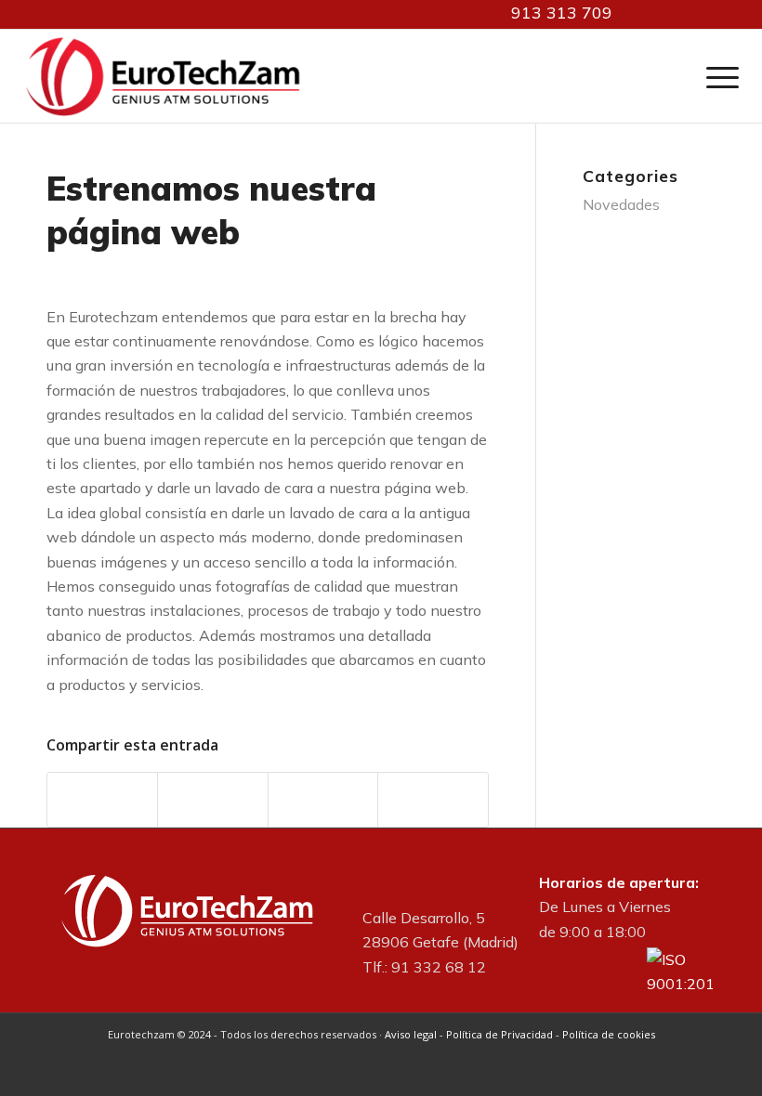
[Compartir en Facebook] (102, 799)
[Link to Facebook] (674, 14)
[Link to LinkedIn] (646, 14)
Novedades (621, 204)
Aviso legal (411, 1034)
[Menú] (718, 76)
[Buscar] (682, 76)
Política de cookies (608, 1034)
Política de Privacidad (499, 1034)
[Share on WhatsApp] (323, 799)
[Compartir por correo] (432, 799)
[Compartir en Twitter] (212, 799)
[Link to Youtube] (702, 14)
